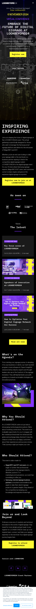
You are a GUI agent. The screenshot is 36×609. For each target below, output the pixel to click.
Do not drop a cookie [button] (26, 605)
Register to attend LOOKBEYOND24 (18, 544)
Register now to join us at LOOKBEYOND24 (18, 182)
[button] (33, 3)
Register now (18, 54)
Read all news (18, 342)
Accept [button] (16, 605)
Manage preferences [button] (7, 605)
